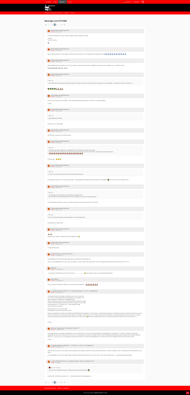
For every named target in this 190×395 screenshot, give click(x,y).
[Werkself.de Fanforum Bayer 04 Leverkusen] (95, 8)
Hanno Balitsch (54, 279)
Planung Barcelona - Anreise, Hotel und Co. (62, 253)
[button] (128, 2)
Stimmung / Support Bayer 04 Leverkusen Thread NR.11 (65, 328)
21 (61, 24)
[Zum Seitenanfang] (187, 393)
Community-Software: (95, 392)
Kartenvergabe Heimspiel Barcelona (60, 30)
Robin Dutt (53, 268)
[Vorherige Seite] (46, 25)
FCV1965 (52, 31)
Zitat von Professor (56, 367)
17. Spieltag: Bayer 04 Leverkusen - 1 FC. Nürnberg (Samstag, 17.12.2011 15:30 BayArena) (74, 291)
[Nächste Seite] (64, 25)
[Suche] (142, 2)
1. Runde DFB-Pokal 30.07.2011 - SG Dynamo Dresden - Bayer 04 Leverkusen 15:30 (72, 361)
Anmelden (136, 2)
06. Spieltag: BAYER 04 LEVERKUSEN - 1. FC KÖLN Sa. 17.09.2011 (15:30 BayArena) (72, 345)
